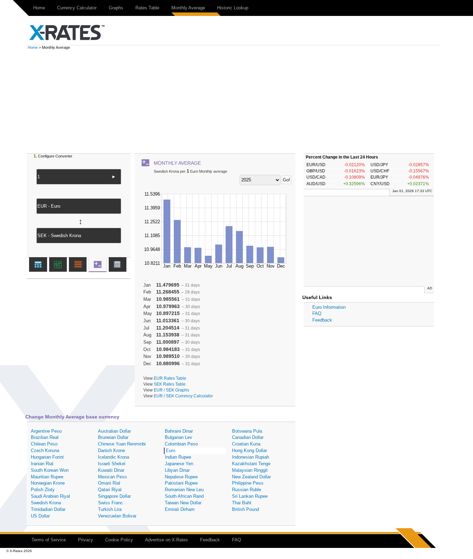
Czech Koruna (45, 450)
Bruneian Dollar (113, 437)
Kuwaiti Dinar (111, 470)
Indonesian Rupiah (250, 457)
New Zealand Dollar (251, 476)
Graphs (116, 7)
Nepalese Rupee (181, 476)
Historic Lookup (232, 7)
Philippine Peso (247, 483)
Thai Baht (241, 502)
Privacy (85, 539)
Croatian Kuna (246, 444)
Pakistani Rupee (181, 483)
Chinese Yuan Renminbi (122, 444)
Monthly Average (188, 7)
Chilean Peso (44, 444)
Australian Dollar (114, 431)
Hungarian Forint (47, 457)
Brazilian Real (45, 437)
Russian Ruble (246, 489)
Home (39, 7)
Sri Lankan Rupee (250, 496)
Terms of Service (49, 539)
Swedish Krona (46, 502)
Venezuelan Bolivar (117, 516)
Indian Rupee (178, 457)
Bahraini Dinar (179, 431)
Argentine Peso (46, 431)
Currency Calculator (77, 7)
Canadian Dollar (248, 437)
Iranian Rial (42, 463)
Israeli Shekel (111, 463)
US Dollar (40, 516)
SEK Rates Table (170, 384)
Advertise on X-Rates (166, 539)
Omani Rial (109, 483)
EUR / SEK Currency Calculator (183, 396)
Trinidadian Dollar (48, 509)
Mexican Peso (112, 476)
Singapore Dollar (114, 496)
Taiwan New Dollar (183, 502)
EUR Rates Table (170, 378)
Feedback (322, 320)
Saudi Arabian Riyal (50, 496)
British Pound (245, 509)
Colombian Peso (181, 444)
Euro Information (329, 307)
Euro (170, 450)
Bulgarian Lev (178, 437)
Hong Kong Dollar (249, 450)
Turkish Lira (110, 509)
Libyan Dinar (177, 470)
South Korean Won (50, 470)
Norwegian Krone (48, 483)
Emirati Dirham (180, 509)
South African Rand (184, 496)
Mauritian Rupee (47, 476)
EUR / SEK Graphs (171, 390)
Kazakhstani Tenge (251, 463)
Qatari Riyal (110, 489)
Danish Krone (111, 450)
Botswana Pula (247, 431)
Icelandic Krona (113, 457)
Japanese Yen (179, 463)
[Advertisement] (236, 101)
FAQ (316, 313)
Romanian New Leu (184, 489)
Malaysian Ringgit (250, 470)
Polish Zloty (43, 489)
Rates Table (147, 7)
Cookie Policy (119, 539)
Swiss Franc (110, 502)
